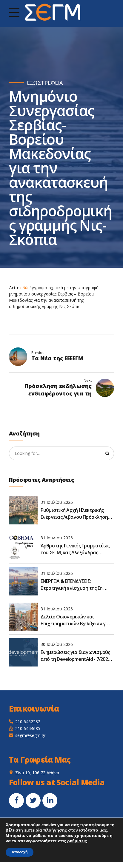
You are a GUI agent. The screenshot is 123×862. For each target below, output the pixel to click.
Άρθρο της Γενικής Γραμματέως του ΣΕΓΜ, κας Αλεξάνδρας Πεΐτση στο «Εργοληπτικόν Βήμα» (75, 549)
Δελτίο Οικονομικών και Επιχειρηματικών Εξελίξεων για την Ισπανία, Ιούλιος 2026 (75, 620)
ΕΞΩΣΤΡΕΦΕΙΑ (45, 82)
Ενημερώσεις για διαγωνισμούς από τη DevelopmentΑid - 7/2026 (75, 655)
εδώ (24, 287)
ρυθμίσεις (77, 841)
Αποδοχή (19, 852)
